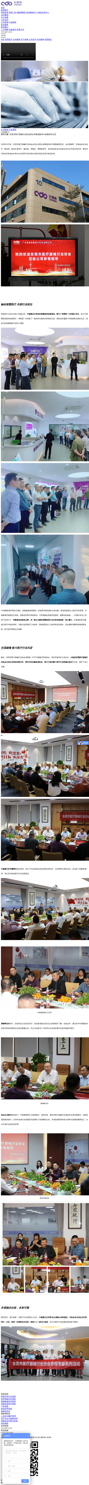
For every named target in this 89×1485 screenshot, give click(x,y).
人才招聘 (4, 30)
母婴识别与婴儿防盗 (9, 1421)
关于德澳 (4, 17)
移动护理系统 (6, 1409)
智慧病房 (4, 12)
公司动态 (4, 20)
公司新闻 (4, 22)
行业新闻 (12, 22)
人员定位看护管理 (8, 1416)
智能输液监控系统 (8, 1401)
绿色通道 (4, 1423)
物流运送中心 (43, 12)
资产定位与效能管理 (9, 1418)
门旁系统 (4, 1406)
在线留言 (12, 30)
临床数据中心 (32, 12)
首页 (3, 8)
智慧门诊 (12, 12)
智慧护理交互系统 (8, 1396)
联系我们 (4, 27)
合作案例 (4, 15)
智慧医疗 (4, 10)
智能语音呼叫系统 (8, 1404)
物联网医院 (21, 12)
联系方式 (20, 30)
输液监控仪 (5, 1411)
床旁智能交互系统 (8, 1399)
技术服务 (4, 25)
